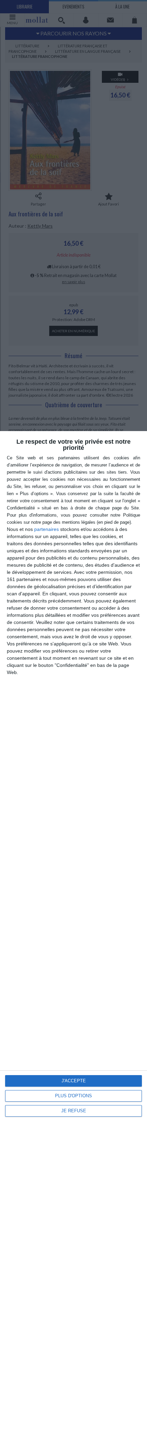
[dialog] (73, 934)
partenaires (46, 529)
